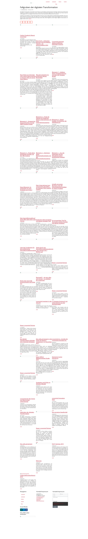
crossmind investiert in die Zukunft (44, 302)
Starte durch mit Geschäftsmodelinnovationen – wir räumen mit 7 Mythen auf (44, 250)
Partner (60, 1)
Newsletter (55, 501)
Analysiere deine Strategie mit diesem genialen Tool (43, 220)
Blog (56, 4)
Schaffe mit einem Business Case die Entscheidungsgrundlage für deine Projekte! (59, 186)
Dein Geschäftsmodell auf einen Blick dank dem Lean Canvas (28, 219)
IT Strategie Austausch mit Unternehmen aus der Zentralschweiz (59, 302)
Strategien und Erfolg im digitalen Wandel (43, 383)
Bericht (30, 18)
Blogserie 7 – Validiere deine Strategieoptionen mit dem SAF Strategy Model (59, 74)
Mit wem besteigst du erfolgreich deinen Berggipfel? (42, 76)
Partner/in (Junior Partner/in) (57, 357)
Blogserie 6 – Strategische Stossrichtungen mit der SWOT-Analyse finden (27, 122)
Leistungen (54, 1)
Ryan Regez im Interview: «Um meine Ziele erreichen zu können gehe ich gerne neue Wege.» (28, 77)
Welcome (38, 461)
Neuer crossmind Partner (59, 263)
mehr (21, 47)
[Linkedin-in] (24, 510)
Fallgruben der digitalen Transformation (27, 413)
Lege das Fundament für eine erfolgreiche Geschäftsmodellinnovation (28, 249)
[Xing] (21, 510)
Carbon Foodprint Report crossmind (27, 36)
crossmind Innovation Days (58, 398)
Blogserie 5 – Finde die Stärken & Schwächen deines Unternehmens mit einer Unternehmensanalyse (43, 119)
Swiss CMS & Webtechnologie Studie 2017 (43, 358)
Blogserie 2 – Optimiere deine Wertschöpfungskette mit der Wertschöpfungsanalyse (43, 155)
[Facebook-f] (26, 510)
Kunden (65, 1)
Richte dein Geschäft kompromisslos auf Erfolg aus (27, 282)
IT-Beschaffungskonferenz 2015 (27, 476)
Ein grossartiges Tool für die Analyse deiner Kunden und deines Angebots (60, 222)
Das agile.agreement (26, 444)
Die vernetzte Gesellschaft (59, 412)
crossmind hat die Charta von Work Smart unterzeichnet (27, 400)
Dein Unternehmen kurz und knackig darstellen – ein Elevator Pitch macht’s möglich (43, 187)
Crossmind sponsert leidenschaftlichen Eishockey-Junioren (58, 43)
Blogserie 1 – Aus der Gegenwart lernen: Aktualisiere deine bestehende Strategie (58, 155)
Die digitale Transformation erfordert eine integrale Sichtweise (27, 340)
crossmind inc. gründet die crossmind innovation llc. (60, 339)
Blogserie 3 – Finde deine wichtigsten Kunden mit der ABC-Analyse (27, 154)
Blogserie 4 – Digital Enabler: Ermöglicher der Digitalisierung (59, 121)
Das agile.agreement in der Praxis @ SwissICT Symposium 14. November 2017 (44, 341)
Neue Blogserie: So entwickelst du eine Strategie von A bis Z (26, 188)
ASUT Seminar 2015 (58, 444)
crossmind (48, 1)
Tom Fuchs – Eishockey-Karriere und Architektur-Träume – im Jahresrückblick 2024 (43, 43)
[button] (21, 22)
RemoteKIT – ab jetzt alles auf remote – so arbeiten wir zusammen (43, 279)
